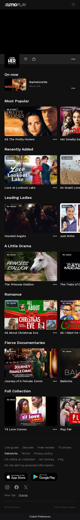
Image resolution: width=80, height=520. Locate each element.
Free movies (46, 447)
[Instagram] (7, 487)
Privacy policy (43, 453)
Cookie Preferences (40, 516)
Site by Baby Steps (65, 507)
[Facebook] (16, 487)
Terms (25, 453)
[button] (40, 84)
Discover (28, 447)
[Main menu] (73, 4)
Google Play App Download (44, 477)
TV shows (64, 447)
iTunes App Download (16, 477)
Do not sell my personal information (29, 465)
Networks (10, 453)
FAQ (60, 459)
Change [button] (23, 495)
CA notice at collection (19, 459)
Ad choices (46, 459)
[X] (26, 487)
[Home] (15, 4)
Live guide (11, 447)
